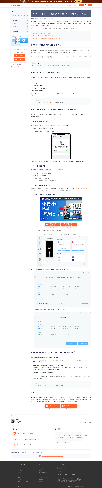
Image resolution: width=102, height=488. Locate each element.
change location (60, 437)
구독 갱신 (41, 481)
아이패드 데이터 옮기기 (48, 102)
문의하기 (41, 470)
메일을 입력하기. (65, 468)
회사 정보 (41, 468)
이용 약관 (41, 474)
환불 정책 (41, 479)
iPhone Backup (79, 437)
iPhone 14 (70, 435)
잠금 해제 (46, 5)
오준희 (33, 18)
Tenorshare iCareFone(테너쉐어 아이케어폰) (56, 399)
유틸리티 (69, 5)
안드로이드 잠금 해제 (22, 472)
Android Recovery (69, 437)
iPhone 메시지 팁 (15, 17)
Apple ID (58, 439)
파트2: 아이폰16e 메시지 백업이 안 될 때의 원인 (44, 35)
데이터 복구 (53, 5)
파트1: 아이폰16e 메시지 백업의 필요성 (42, 33)
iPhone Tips (71, 439)
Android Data (59, 432)
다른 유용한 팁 (15, 31)
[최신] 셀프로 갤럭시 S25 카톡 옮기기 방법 (26, 433)
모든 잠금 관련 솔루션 (23, 481)
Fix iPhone (59, 442)
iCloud (64, 439)
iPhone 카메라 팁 (15, 28)
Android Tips (78, 439)
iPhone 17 (66, 432)
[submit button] (72, 468)
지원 (75, 5)
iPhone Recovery (67, 442)
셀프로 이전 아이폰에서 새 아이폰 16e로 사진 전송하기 (28, 444)
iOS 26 (73, 432)
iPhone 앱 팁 (14, 26)
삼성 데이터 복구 (22, 477)
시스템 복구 (38, 5)
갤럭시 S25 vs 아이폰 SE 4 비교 (46, 385)
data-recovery (51, 18)
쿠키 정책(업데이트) (43, 477)
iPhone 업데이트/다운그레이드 (18, 15)
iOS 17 (64, 435)
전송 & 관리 (61, 5)
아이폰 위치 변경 (22, 479)
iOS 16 (85, 435)
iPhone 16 (79, 432)
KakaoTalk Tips (78, 435)
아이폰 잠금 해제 (22, 470)
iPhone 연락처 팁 (15, 23)
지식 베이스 (20, 468)
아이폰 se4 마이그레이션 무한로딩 (47, 65)
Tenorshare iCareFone (19, 48)
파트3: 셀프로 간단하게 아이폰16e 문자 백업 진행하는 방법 (47, 38)
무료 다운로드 (21, 55)
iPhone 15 (58, 435)
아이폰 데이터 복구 (22, 474)
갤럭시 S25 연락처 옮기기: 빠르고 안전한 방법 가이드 (28, 439)
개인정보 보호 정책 (43, 472)
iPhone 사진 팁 (15, 20)
